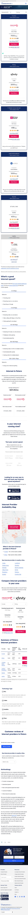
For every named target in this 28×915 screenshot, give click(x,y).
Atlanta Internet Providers (19, 883)
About (16, 887)
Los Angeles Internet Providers (20, 871)
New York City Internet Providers (20, 878)
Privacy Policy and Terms (16, 908)
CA (5, 842)
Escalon (4, 574)
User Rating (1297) (14, 41)
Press (15, 894)
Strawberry (4, 572)
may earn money (5, 0)
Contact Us (16, 892)
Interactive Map (14, 527)
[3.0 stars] (14, 38)
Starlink (3, 672)
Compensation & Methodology (6, 908)
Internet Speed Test (4, 887)
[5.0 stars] (18, 38)
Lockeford (17, 563)
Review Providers (3, 874)
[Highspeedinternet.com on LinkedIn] (24, 897)
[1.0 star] (10, 38)
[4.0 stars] (16, 38)
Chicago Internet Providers (19, 874)
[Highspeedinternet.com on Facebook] (15, 897)
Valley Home (5, 569)
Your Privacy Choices (6, 909)
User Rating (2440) (13, 90)
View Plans (12, 44)
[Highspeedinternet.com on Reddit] (22, 897)
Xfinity (5, 554)
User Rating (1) (13, 259)
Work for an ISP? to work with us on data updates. (13, 271)
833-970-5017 (15, 228)
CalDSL (3, 676)
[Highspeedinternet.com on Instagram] (19, 897)
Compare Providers (4, 871)
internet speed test (13, 285)
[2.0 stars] (12, 38)
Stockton (17, 565)
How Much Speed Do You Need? (6, 889)
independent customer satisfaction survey (10, 268)
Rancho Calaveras (19, 567)
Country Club (18, 574)
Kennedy (4, 567)
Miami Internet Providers (19, 880)
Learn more (14, 261)
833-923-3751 (15, 47)
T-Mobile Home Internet (3, 664)
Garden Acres (5, 565)
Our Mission (17, 889)
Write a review (6, 746)
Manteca (17, 572)
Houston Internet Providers (19, 876)
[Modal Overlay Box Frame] (14, 855)
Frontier (6, 551)
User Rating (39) (14, 179)
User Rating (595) (14, 133)
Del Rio (16, 569)
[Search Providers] (12, 877)
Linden (3, 563)
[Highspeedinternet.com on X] (17, 897)
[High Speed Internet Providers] (7, 3)
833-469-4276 (16, 139)
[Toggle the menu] (26, 3)
